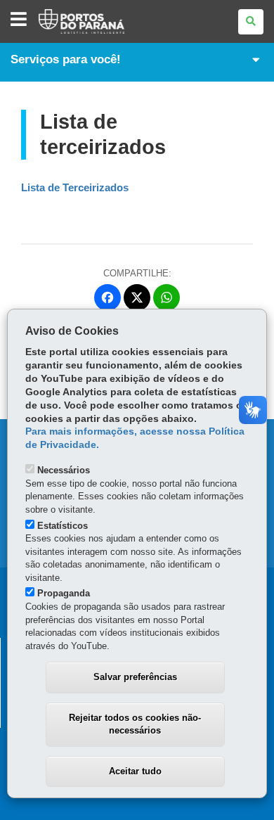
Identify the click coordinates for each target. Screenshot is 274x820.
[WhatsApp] (166, 297)
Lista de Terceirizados (75, 187)
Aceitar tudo (135, 771)
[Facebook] (107, 297)
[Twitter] (137, 297)
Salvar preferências (135, 677)
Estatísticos (62, 525)
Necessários (63, 470)
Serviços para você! (66, 59)
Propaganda (63, 593)
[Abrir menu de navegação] (19, 20)
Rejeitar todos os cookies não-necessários (135, 724)
